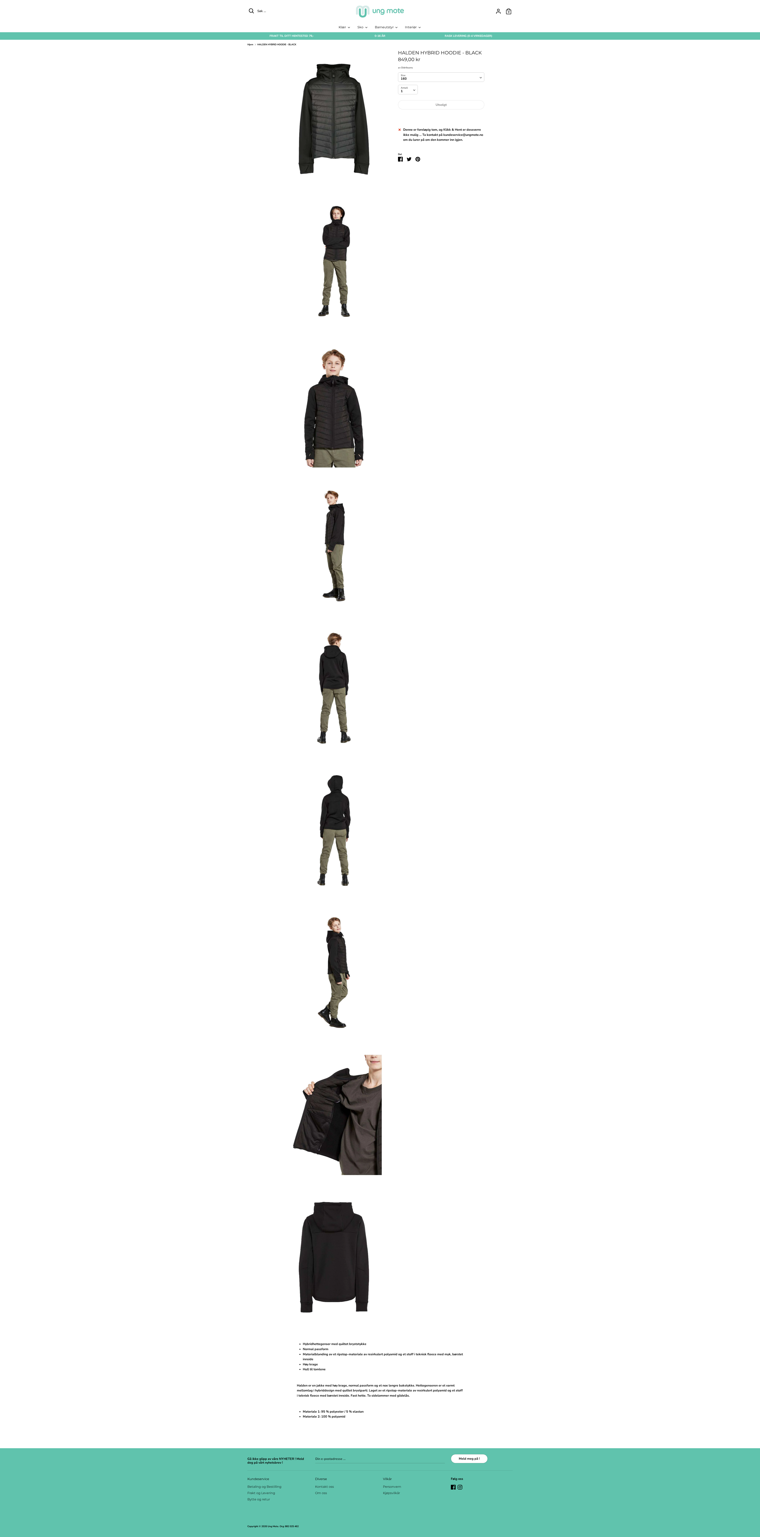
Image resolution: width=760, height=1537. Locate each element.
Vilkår (387, 1479)
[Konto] (498, 10)
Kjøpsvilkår (391, 1493)
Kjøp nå (441, 116)
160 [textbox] (404, 79)
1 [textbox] (402, 91)
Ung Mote (273, 1526)
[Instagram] (460, 1487)
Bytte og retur (258, 1499)
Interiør (411, 27)
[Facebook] (453, 1487)
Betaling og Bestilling (264, 1487)
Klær (343, 27)
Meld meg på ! (469, 1459)
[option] (291, 36)
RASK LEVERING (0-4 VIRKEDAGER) (468, 36)
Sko (360, 27)
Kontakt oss (324, 1487)
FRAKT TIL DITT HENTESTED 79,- (292, 36)
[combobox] (441, 77)
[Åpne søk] (251, 11)
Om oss (321, 1493)
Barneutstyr (384, 27)
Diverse (321, 1479)
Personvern (392, 1487)
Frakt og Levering (261, 1493)
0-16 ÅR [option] (380, 36)
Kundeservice (258, 1479)
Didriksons (407, 67)
